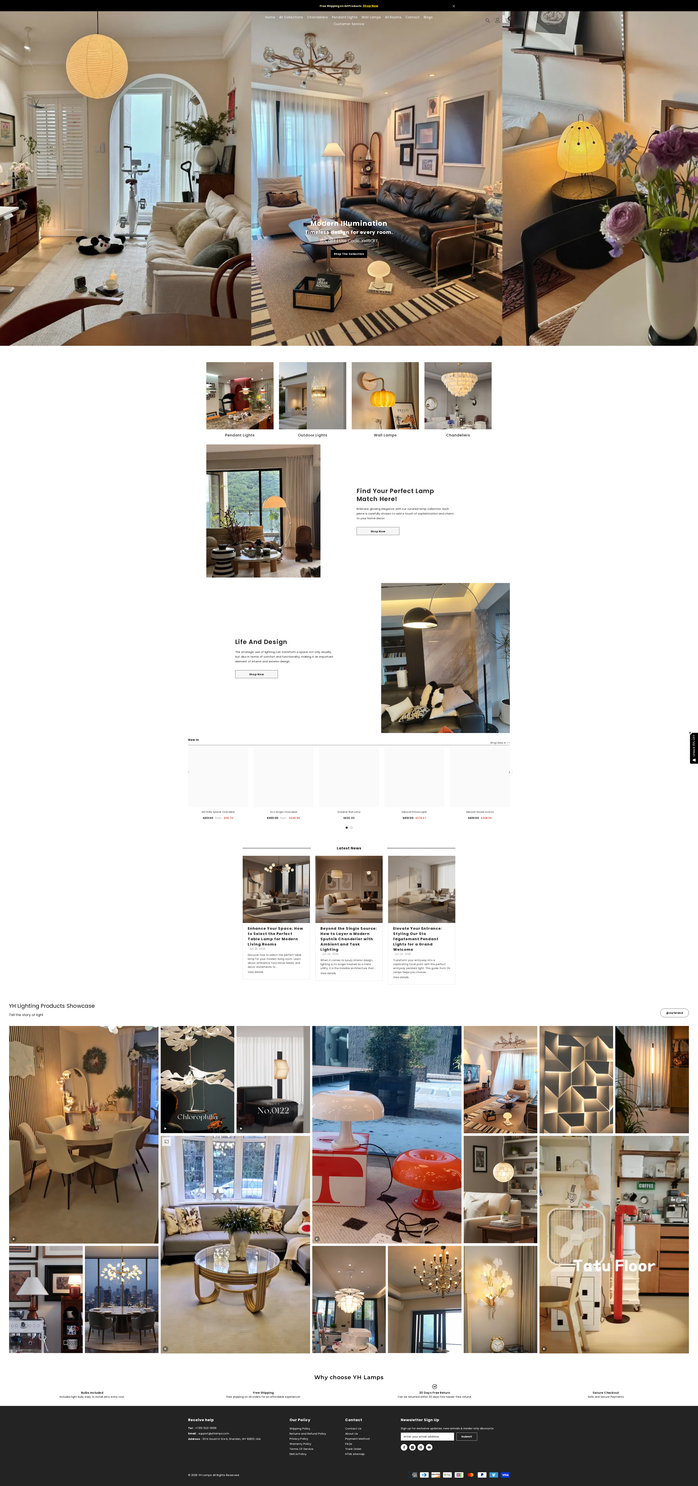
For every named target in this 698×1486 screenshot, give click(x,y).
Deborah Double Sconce (480, 811)
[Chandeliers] (458, 395)
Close (453, 6)
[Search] (487, 20)
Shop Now (370, 6)
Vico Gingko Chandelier (283, 811)
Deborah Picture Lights (414, 811)
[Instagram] (412, 1447)
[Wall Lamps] (385, 395)
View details (255, 972)
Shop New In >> (500, 743)
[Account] (497, 20)
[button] (509, 772)
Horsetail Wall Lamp (349, 811)
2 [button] (351, 828)
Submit (466, 1436)
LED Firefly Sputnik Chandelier (218, 811)
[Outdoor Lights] (312, 395)
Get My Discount (349, 254)
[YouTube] (429, 1447)
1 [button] (347, 828)
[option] (349, 178)
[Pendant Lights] (240, 395)
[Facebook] (404, 1447)
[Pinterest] (421, 1447)
